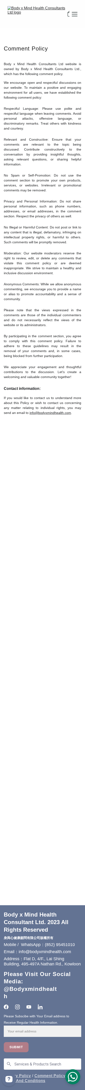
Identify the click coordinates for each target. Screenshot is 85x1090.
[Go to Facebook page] (6, 1007)
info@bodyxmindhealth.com (50, 413)
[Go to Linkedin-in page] (40, 1007)
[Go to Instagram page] (17, 1007)
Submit (16, 1047)
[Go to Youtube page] (28, 1007)
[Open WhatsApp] (72, 1076)
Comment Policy (49, 1076)
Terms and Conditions (24, 1081)
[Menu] (74, 14)
